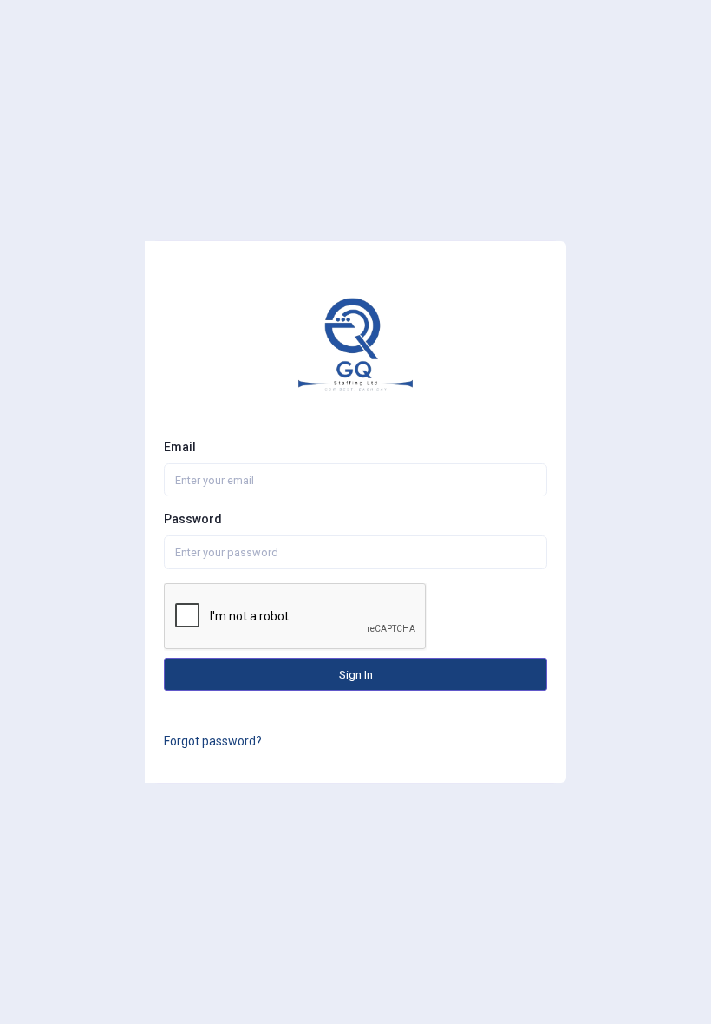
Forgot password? (213, 741)
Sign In (356, 674)
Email (180, 447)
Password (193, 519)
